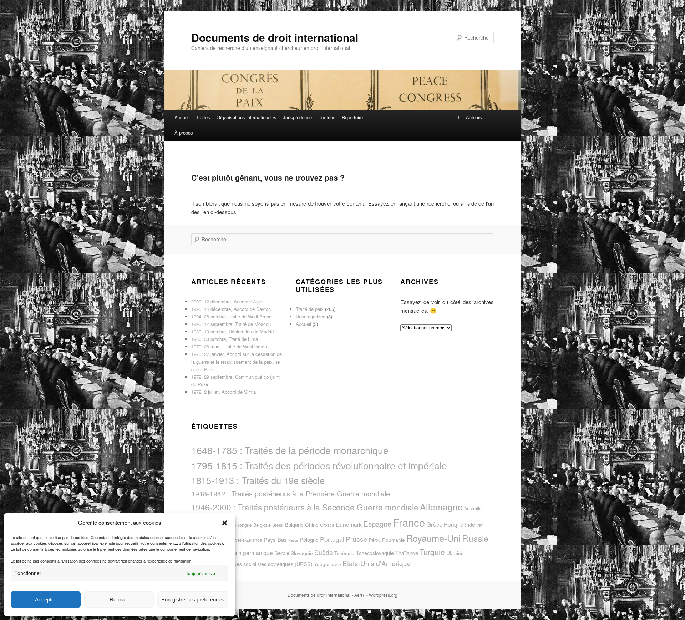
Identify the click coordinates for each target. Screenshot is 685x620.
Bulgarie (294, 524)
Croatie (327, 525)
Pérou (375, 539)
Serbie (281, 552)
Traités (203, 117)
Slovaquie (302, 553)
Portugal (332, 539)
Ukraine (455, 553)
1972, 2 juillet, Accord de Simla (223, 391)
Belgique (262, 524)
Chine (312, 524)
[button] (224, 522)
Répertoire (352, 117)
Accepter (45, 599)
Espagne (377, 523)
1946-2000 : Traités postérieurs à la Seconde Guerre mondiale (304, 507)
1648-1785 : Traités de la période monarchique (290, 450)
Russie (475, 538)
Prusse (356, 539)
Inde (470, 524)
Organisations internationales (246, 117)
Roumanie (393, 539)
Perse (293, 540)
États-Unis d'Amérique (376, 563)
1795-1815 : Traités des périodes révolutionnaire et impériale (319, 465)
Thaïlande (406, 552)
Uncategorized (310, 316)
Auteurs (474, 117)
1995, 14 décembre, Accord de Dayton (231, 309)
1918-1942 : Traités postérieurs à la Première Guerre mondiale (290, 493)
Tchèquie (344, 553)
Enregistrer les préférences (192, 599)
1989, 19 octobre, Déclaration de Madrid (232, 331)
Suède (323, 552)
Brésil (277, 525)
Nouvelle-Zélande (244, 540)
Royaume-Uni (433, 537)
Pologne (309, 539)
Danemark (349, 524)
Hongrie (453, 524)
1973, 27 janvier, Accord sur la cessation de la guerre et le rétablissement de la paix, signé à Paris (236, 361)
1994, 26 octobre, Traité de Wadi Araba (231, 316)
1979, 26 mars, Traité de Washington (229, 346)
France (409, 522)
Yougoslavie (327, 564)
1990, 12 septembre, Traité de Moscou (231, 324)
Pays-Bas (275, 539)
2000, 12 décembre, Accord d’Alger (227, 301)
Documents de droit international (274, 37)
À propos (183, 132)
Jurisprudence (297, 117)
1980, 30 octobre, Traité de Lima (224, 339)
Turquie (432, 551)
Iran (480, 525)
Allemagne (441, 506)
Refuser (119, 599)
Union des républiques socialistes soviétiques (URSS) (252, 564)
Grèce (434, 524)
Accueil (182, 117)
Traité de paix (310, 309)
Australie (473, 508)
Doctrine (326, 117)
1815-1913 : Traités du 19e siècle (258, 480)
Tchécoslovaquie (375, 552)
